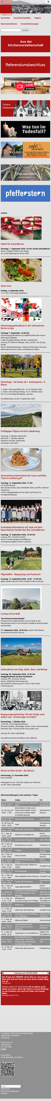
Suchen (25, 30)
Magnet (37, 18)
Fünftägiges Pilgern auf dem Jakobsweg (20, 431)
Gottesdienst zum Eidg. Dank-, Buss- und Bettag (24, 669)
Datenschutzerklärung (10, 1091)
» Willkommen (7, 15)
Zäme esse (6, 286)
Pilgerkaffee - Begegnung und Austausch (21, 574)
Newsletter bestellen (22, 18)
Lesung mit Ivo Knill (10, 613)
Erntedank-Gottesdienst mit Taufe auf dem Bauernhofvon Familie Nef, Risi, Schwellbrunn (22, 528)
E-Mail (3, 1049)
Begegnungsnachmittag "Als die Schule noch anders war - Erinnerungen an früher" (22, 715)
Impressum (5, 1089)
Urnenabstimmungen (29, 24)
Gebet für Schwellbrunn (12, 244)
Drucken (4, 1093)
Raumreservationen (9, 24)
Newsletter (5, 18)
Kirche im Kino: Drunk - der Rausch (17, 770)
